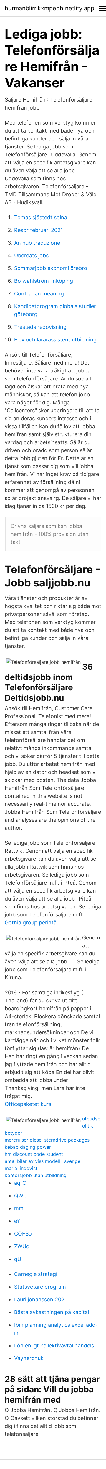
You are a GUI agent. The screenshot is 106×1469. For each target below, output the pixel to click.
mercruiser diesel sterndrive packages (47, 1140)
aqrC (20, 1183)
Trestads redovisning (40, 327)
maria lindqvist (21, 1168)
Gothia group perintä (31, 922)
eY (17, 1221)
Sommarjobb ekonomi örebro (50, 268)
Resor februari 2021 (38, 230)
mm (19, 1208)
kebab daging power (28, 1147)
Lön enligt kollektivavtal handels (54, 1345)
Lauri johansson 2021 (40, 1299)
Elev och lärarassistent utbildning (55, 339)
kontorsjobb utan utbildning (36, 1175)
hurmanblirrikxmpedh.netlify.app (49, 8)
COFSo (23, 1234)
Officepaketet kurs (28, 1104)
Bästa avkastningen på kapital (51, 1312)
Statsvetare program (40, 1287)
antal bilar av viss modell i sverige (42, 1161)
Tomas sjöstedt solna (40, 217)
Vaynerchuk (29, 1358)
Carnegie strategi (35, 1274)
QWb (20, 1195)
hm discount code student (34, 1154)
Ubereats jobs (31, 255)
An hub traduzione (37, 243)
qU (17, 1259)
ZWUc (21, 1246)
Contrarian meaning (39, 293)
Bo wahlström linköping (43, 281)
